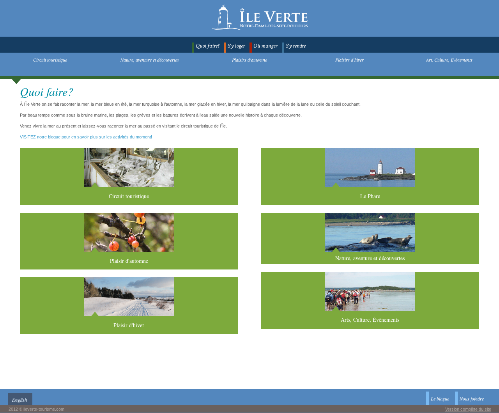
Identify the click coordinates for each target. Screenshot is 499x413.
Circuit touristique (50, 60)
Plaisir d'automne (129, 260)
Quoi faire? (207, 46)
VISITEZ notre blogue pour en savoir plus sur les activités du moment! (86, 137)
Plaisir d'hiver (128, 325)
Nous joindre (472, 398)
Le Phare (370, 196)
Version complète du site (468, 409)
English (19, 400)
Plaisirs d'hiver (349, 60)
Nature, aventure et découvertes (149, 60)
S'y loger (236, 46)
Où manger (265, 46)
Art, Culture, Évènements (449, 60)
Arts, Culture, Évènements (370, 319)
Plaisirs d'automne (249, 60)
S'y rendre (296, 46)
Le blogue (440, 398)
